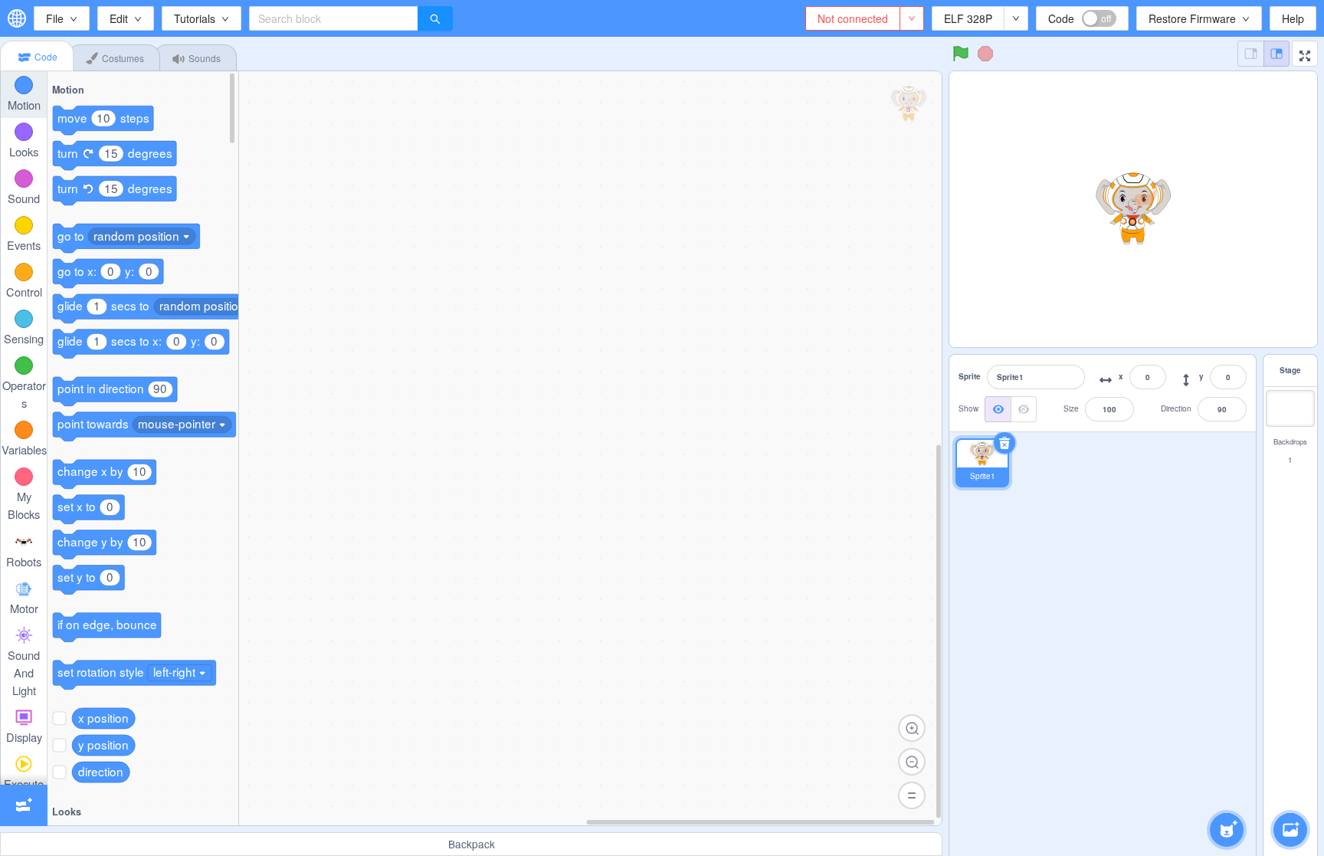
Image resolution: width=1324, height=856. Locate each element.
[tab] (37, 56)
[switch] (1099, 18)
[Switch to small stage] (1250, 54)
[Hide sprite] (1024, 409)
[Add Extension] (24, 805)
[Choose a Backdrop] (1290, 830)
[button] (1305, 54)
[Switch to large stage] (1276, 54)
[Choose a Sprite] (1227, 830)
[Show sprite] (998, 409)
